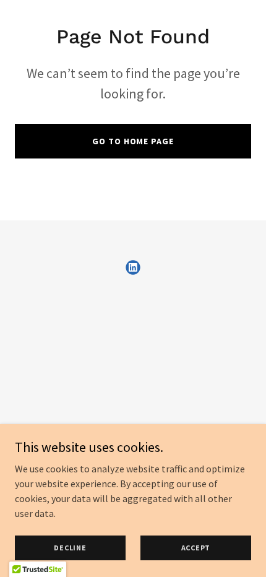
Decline (70, 547)
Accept (196, 547)
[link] (133, 267)
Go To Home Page (132, 141)
